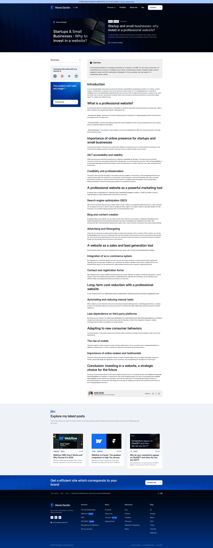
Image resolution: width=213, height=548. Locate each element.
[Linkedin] (159, 394)
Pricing (127, 514)
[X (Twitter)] (156, 394)
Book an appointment (127, 1)
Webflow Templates (132, 525)
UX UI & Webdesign (88, 510)
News (110, 21)
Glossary (128, 521)
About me (133, 7)
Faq (142, 7)
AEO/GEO (85, 521)
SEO (82, 517)
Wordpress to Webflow (90, 525)
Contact (108, 517)
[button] (111, 7)
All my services (86, 529)
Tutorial (153, 529)
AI (151, 510)
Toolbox (128, 517)
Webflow (84, 514)
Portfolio (123, 7)
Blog (62, 493)
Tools (152, 525)
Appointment (110, 521)
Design (116, 21)
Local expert (159, 545)
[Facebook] (153, 394)
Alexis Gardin (54, 493)
